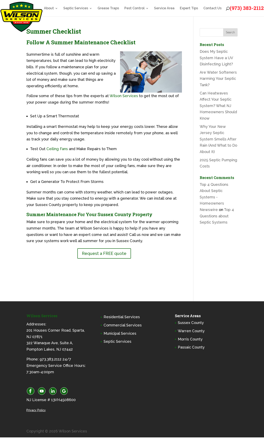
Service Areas (188, 315)
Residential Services (122, 317)
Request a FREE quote (104, 253)
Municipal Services (120, 333)
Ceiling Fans (57, 149)
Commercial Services (123, 325)
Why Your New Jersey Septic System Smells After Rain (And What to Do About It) (218, 139)
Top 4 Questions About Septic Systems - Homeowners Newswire (214, 197)
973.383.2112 (50, 359)
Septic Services (75, 8)
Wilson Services (124, 96)
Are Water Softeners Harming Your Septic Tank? (218, 78)
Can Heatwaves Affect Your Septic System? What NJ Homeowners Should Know (218, 105)
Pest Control (134, 8)
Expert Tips (189, 8)
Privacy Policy (36, 410)
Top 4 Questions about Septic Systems (217, 215)
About (49, 8)
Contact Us (212, 8)
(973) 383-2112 (247, 8)
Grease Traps (108, 8)
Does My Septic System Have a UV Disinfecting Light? (216, 57)
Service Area (164, 8)
